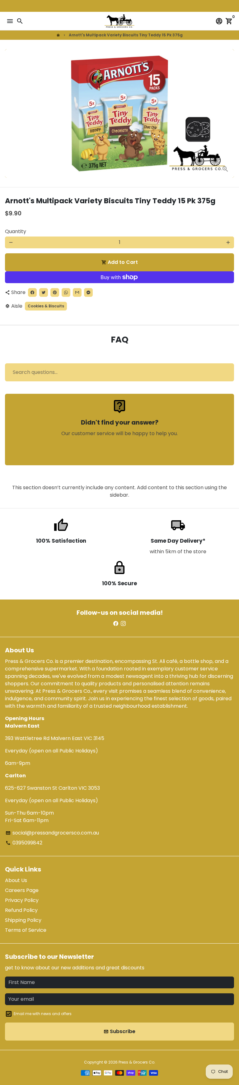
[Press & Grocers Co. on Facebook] (115, 623)
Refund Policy (21, 910)
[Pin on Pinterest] (54, 292)
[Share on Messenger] (88, 292)
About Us (16, 880)
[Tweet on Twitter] (43, 292)
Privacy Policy (22, 900)
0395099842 (24, 842)
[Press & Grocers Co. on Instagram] (123, 623)
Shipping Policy (23, 920)
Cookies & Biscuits (46, 306)
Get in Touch (120, 451)
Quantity (15, 231)
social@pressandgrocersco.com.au (52, 832)
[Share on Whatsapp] (66, 292)
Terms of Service (25, 930)
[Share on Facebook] (32, 292)
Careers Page (22, 890)
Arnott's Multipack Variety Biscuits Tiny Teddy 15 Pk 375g (126, 35)
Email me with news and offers (43, 1013)
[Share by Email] (77, 292)
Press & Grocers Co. (137, 1062)
